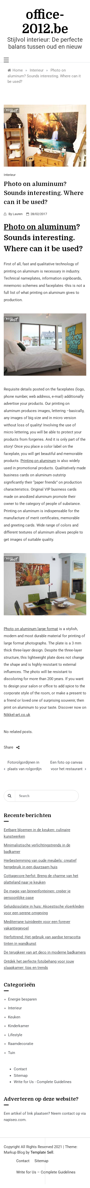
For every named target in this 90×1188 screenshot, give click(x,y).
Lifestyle (15, 1035)
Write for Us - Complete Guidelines (43, 1082)
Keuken (14, 1017)
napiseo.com (15, 1119)
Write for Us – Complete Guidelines (46, 1172)
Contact (20, 1069)
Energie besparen (22, 999)
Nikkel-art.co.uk (17, 714)
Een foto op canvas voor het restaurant (66, 765)
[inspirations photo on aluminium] (45, 584)
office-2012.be (45, 22)
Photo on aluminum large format (31, 629)
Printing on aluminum (38, 460)
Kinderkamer (18, 1026)
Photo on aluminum (40, 227)
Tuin (11, 1052)
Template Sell (41, 1152)
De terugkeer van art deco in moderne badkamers (45, 952)
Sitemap (21, 1075)
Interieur (10, 175)
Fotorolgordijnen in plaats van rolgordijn (25, 765)
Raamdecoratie (20, 1043)
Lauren (17, 214)
